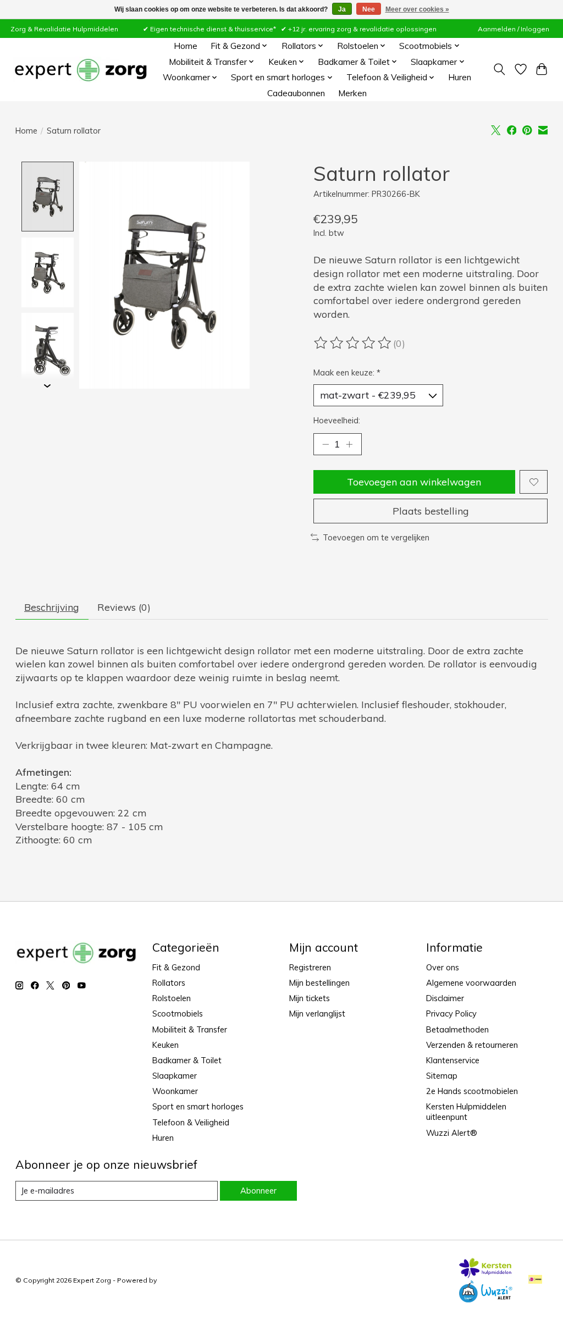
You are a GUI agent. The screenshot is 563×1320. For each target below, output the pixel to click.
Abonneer (258, 1190)
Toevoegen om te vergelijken (376, 537)
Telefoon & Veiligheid (190, 1122)
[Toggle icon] (499, 69)
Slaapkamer (174, 1075)
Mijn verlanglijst (317, 1013)
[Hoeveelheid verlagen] (325, 444)
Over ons (442, 967)
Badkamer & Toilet (187, 1060)
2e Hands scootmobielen (472, 1091)
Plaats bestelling (431, 511)
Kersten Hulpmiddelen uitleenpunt (466, 1111)
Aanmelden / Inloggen (513, 29)
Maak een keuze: (346, 372)
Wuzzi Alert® (451, 1133)
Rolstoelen (171, 998)
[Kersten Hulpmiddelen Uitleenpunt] (485, 1274)
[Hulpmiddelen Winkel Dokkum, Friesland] (80, 69)
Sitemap (441, 1075)
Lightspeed (177, 1280)
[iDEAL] (535, 1280)
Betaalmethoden (457, 1029)
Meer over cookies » (417, 9)
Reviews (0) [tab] (124, 607)
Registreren (310, 967)
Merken (352, 93)
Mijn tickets (309, 998)
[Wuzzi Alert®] (485, 1299)
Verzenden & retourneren (472, 1045)
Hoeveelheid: (336, 420)
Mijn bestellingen (319, 982)
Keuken (165, 1045)
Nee (368, 9)
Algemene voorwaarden (471, 982)
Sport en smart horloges (198, 1106)
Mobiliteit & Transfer (189, 1029)
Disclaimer (445, 998)
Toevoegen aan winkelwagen (414, 482)
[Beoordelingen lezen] (353, 343)
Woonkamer (175, 1091)
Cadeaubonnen (296, 93)
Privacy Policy (451, 1013)
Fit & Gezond (176, 967)
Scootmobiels (177, 1013)
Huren (459, 77)
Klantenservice (452, 1060)
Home (185, 46)
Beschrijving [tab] (51, 607)
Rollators (168, 982)
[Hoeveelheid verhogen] (349, 444)
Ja (342, 9)
